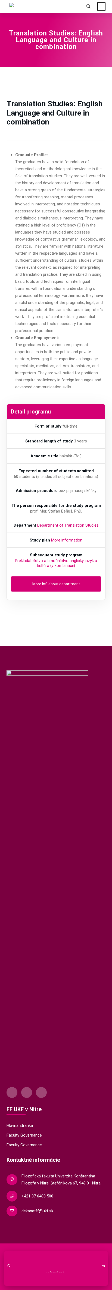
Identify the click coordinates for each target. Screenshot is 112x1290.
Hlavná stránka (20, 1125)
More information (66, 540)
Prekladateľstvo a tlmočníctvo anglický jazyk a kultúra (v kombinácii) (56, 563)
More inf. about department (56, 584)
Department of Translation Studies (68, 525)
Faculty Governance (24, 1135)
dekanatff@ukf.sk (37, 1211)
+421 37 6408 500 (37, 1196)
